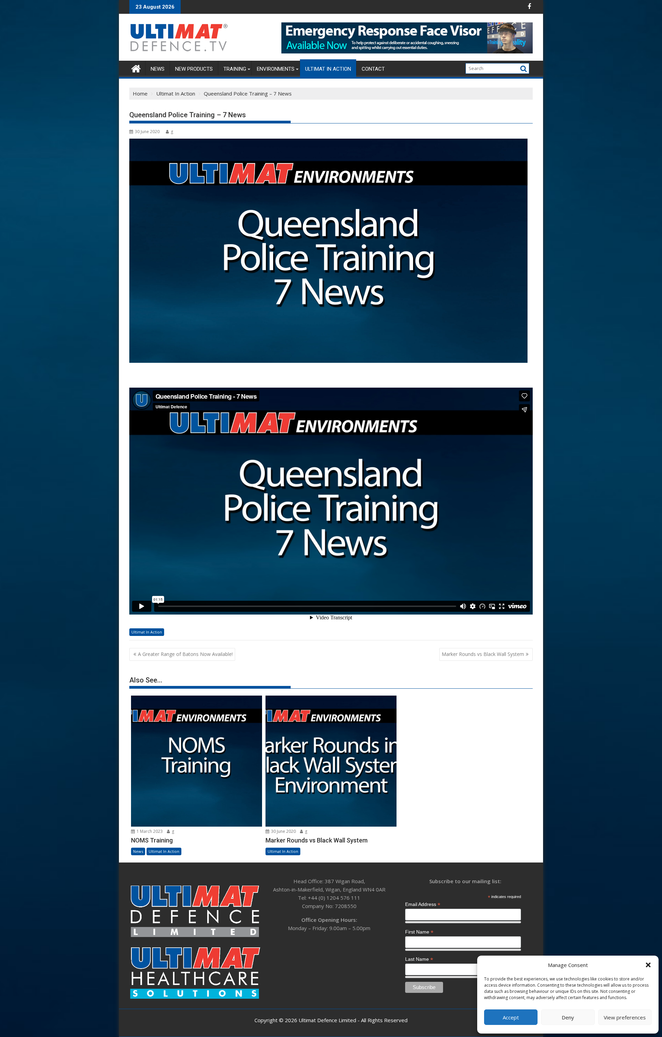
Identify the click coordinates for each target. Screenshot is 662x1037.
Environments (275, 69)
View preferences (625, 1017)
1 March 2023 (149, 831)
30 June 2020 (283, 831)
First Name (419, 932)
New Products (194, 69)
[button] (648, 964)
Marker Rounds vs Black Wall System (483, 654)
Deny (568, 1017)
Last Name (419, 959)
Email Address (422, 904)
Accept (511, 1017)
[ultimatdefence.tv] (136, 68)
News (157, 69)
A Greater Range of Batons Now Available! (185, 654)
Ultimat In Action (328, 69)
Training (234, 69)
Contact (373, 69)
